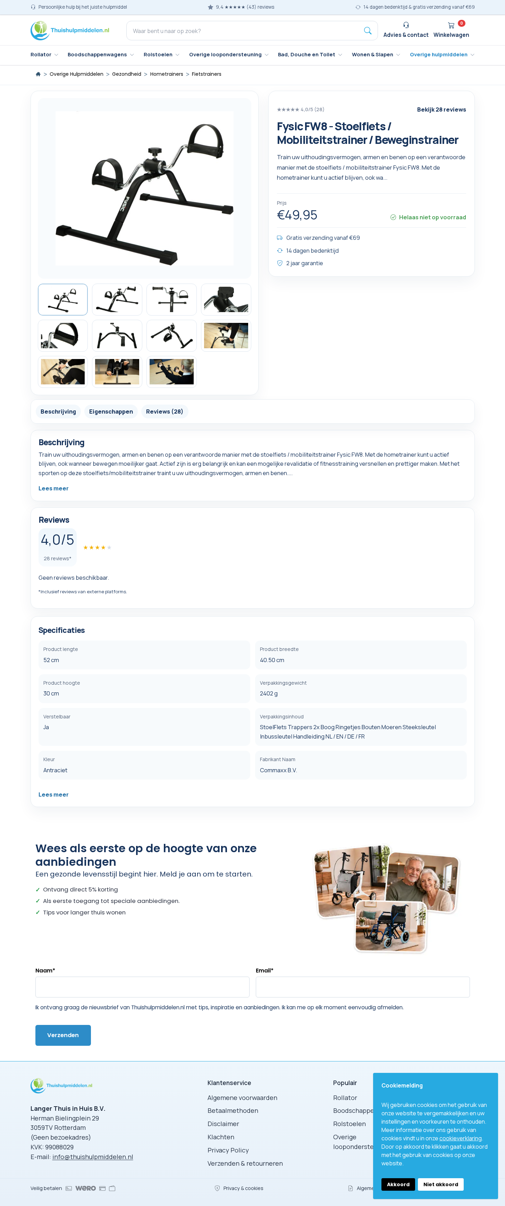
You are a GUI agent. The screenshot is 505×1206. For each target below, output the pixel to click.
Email (264, 971)
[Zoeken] (368, 30)
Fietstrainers (206, 74)
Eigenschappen (111, 411)
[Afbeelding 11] (171, 372)
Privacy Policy (228, 1150)
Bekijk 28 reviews (441, 109)
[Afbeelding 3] (171, 300)
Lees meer (54, 488)
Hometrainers (166, 74)
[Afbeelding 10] (117, 372)
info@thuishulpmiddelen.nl (92, 1156)
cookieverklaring (460, 1138)
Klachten (221, 1137)
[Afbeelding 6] (117, 336)
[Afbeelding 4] (226, 300)
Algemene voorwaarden (242, 1097)
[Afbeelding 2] (117, 300)
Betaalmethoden (233, 1110)
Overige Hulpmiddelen (76, 74)
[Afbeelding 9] (63, 372)
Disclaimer (223, 1123)
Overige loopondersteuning (361, 1142)
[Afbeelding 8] (226, 336)
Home (38, 74)
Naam (45, 971)
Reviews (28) (165, 411)
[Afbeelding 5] (63, 336)
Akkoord (398, 1184)
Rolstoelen (349, 1123)
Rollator (345, 1097)
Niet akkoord (440, 1184)
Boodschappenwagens (366, 1110)
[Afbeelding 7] (171, 336)
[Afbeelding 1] (63, 300)
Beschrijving (58, 411)
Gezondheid (126, 74)
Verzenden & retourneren (245, 1163)
